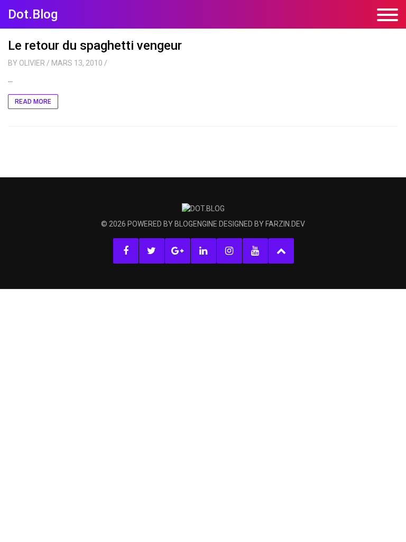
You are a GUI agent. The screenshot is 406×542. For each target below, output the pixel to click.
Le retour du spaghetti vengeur (95, 45)
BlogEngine (195, 224)
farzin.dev (285, 224)
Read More (33, 101)
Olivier (32, 63)
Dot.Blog (33, 14)
